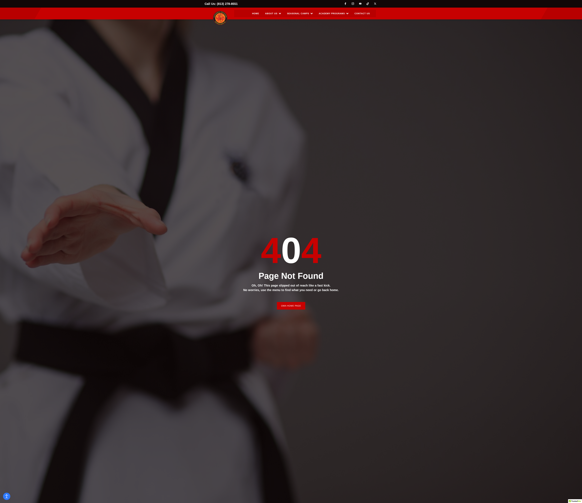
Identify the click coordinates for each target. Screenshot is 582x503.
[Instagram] (353, 3)
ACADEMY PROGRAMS (332, 13)
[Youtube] (360, 4)
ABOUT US (271, 13)
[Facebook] (345, 3)
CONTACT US (362, 13)
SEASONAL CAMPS (298, 13)
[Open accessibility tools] (6, 496)
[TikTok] (367, 3)
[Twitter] (375, 3)
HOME (255, 13)
